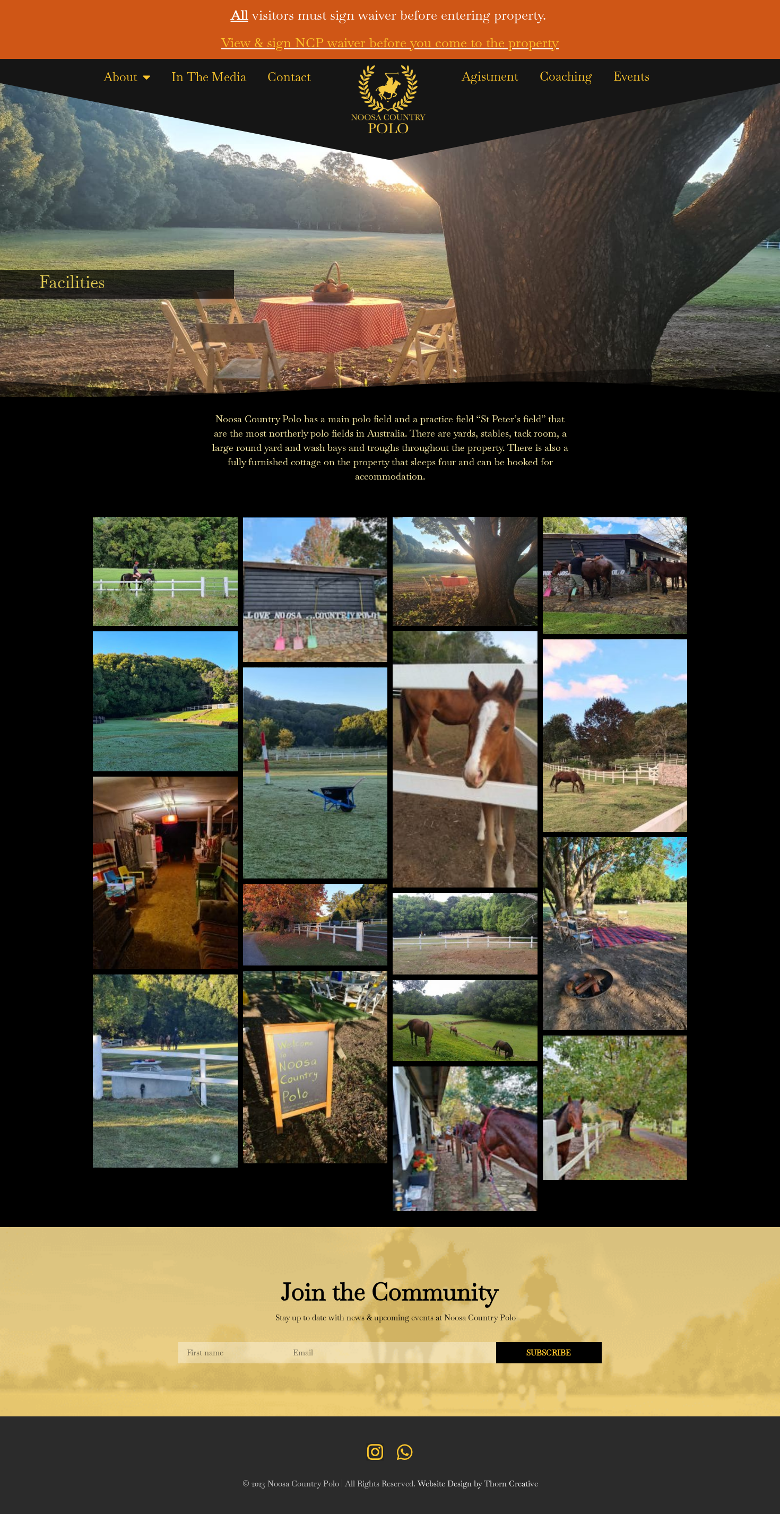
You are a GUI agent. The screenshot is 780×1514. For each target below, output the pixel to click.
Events (631, 76)
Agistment (490, 76)
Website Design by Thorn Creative (478, 1483)
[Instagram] (375, 1452)
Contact (289, 77)
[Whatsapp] (405, 1452)
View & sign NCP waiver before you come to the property (390, 42)
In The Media (208, 77)
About (120, 77)
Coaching (566, 76)
